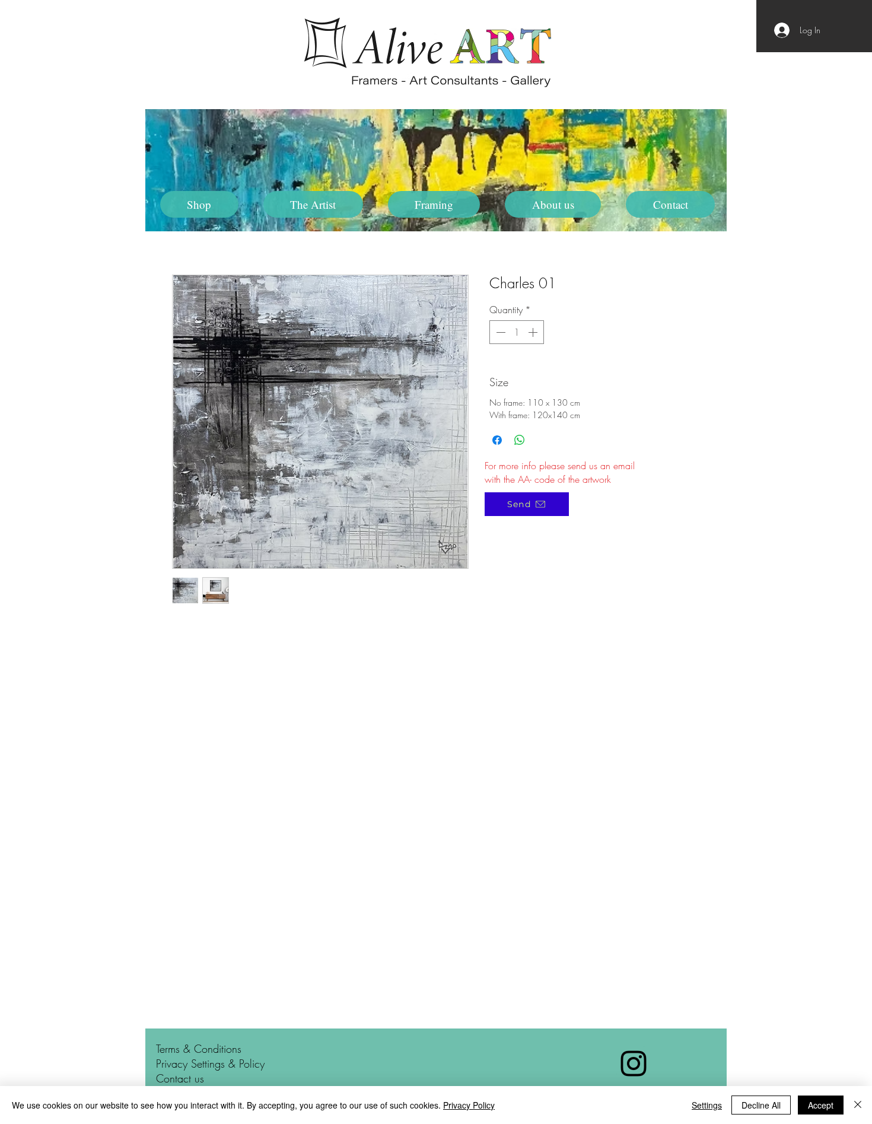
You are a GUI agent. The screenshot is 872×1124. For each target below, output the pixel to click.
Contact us (180, 1078)
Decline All (761, 1105)
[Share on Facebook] (497, 440)
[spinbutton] (517, 332)
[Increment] (534, 332)
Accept (820, 1105)
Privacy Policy (469, 1105)
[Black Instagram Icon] (633, 1063)
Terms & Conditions (198, 1049)
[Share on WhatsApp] (520, 440)
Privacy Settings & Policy (210, 1063)
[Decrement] (499, 332)
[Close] (858, 1105)
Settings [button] (707, 1105)
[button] (313, 204)
